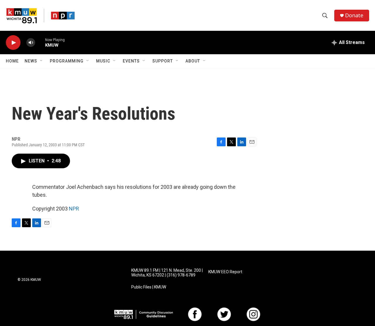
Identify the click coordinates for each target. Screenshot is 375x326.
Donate (354, 15)
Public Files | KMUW (148, 287)
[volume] (31, 42)
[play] (13, 42)
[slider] (40, 42)
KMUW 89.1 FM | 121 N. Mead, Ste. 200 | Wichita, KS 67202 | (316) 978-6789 (167, 272)
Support (162, 61)
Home (12, 61)
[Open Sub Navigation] (41, 61)
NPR (74, 209)
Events (131, 61)
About (192, 61)
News (31, 61)
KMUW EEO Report (225, 272)
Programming (66, 61)
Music (103, 61)
